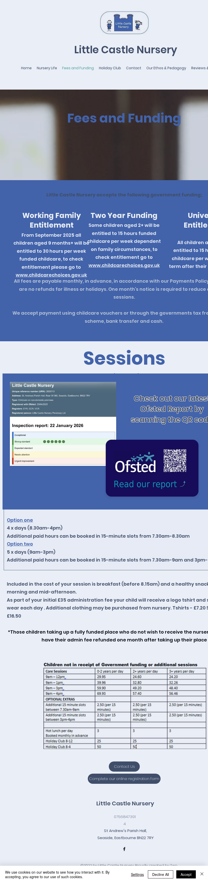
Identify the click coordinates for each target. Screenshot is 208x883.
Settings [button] (137, 874)
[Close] (202, 874)
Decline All (160, 874)
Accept (186, 874)
